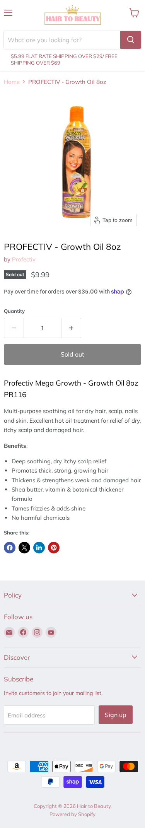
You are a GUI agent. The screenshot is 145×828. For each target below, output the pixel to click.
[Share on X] (24, 547)
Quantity (14, 311)
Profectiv (24, 259)
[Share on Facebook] (9, 547)
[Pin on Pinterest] (54, 547)
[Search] (130, 40)
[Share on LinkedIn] (39, 547)
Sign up (115, 715)
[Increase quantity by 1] (71, 328)
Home (12, 82)
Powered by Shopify (72, 814)
